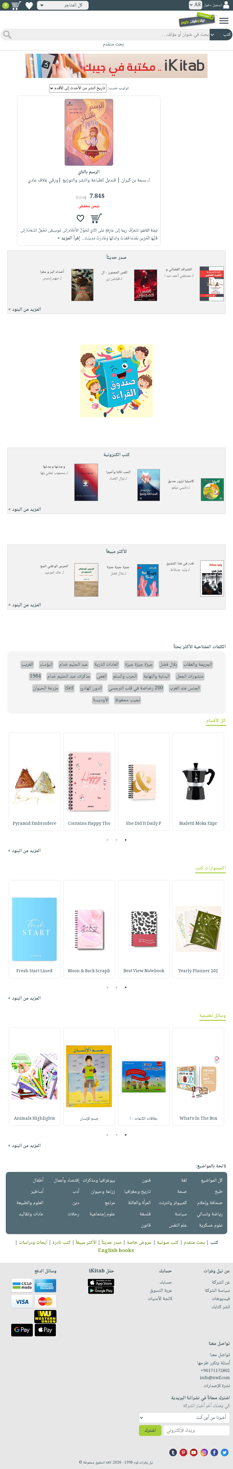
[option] (198, 782)
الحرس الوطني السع (54, 566)
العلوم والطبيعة (29, 1203)
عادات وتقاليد (31, 1214)
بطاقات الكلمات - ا (143, 1118)
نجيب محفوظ (127, 700)
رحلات (73, 1214)
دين (76, 1203)
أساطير (37, 1192)
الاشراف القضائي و (179, 269)
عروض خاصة (139, 1243)
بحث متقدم (194, 1243)
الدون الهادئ (91, 688)
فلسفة (145, 1214)
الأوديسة (100, 700)
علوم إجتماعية (102, 1214)
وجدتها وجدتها (54, 467)
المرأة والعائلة (139, 1203)
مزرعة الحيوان (45, 688)
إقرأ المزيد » (69, 238)
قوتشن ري (113, 279)
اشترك (150, 1431)
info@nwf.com (215, 1378)
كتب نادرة (61, 1243)
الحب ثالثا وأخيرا (118, 472)
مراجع (110, 1203)
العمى (101, 676)
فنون (146, 1180)
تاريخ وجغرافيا (137, 1192)
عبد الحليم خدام (73, 665)
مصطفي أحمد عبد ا (177, 276)
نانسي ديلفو (179, 488)
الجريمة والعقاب (198, 665)
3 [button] (107, 840)
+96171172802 (215, 1371)
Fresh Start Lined (34, 971)
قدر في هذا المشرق (180, 563)
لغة (184, 1180)
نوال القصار (117, 479)
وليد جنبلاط (179, 570)
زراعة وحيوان (103, 1192)
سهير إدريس (50, 278)
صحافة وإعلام (210, 1203)
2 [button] (116, 840)
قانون (146, 1225)
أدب (76, 1192)
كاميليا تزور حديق (181, 481)
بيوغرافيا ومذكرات (99, 1180)
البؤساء (46, 665)
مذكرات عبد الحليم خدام (68, 676)
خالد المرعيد (53, 573)
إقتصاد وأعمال (66, 1180)
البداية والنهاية (157, 676)
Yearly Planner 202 (198, 971)
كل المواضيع (212, 1180)
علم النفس (178, 1225)
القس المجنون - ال (114, 272)
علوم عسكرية (211, 1225)
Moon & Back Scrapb (89, 971)
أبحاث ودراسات (33, 1243)
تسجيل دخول (213, 5)
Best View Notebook (143, 971)
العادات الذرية (106, 665)
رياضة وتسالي (210, 1214)
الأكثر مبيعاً (86, 1243)
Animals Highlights (34, 1118)
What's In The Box (198, 1118)
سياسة (181, 1214)
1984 (35, 676)
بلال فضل (116, 573)
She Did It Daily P (143, 824)
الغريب (27, 665)
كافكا (69, 688)
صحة (182, 1192)
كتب (214, 1243)
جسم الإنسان (89, 1118)
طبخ (219, 1192)
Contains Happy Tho (89, 824)
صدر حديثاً (112, 1243)
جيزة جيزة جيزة (118, 567)
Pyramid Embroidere (34, 824)
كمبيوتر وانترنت (173, 1203)
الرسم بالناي (89, 172)
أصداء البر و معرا (52, 272)
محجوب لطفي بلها (52, 473)
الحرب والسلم (125, 676)
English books (116, 1251)
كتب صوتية (168, 1243)
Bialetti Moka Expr (198, 824)
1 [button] (125, 840)
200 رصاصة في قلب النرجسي (136, 688)
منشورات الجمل (190, 676)
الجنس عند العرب (185, 688)
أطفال (38, 1180)
